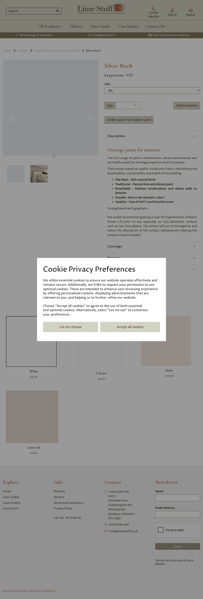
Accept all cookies (130, 327)
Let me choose (70, 327)
